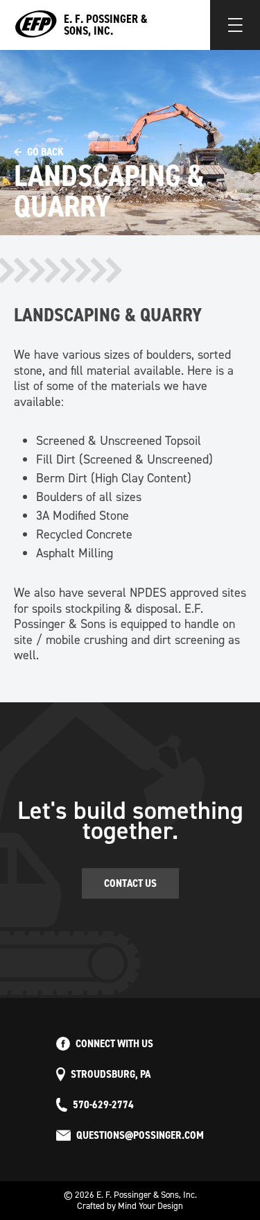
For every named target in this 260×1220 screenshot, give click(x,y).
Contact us (130, 883)
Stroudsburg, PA (110, 1074)
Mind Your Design (150, 1206)
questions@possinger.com (140, 1135)
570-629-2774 (103, 1105)
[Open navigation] (235, 25)
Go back (45, 152)
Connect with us (114, 1044)
